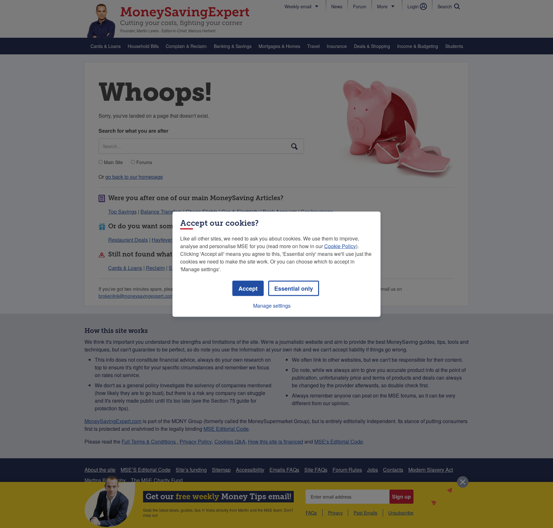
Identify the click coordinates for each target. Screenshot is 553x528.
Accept (248, 288)
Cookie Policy (340, 245)
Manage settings (272, 305)
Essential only (293, 288)
